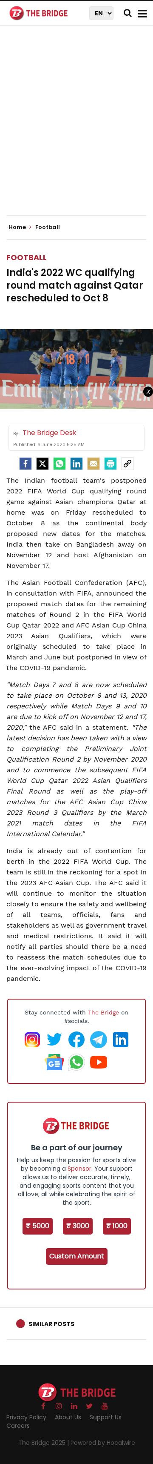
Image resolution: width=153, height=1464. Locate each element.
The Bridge (103, 1012)
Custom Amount (76, 1256)
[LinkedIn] (76, 463)
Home (17, 227)
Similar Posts (51, 1324)
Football (26, 257)
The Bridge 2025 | (44, 1442)
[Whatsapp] (59, 463)
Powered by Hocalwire (103, 1442)
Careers (18, 1425)
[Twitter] (42, 463)
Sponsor (79, 1168)
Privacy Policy (26, 1417)
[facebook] (25, 463)
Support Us (106, 1417)
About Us (68, 1417)
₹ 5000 (37, 1226)
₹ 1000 (117, 1226)
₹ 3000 (77, 1226)
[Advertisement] (76, 127)
